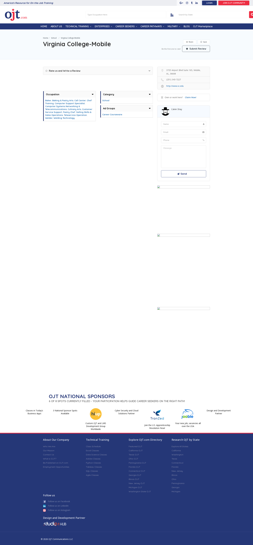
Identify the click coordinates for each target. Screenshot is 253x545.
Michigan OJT (135, 487)
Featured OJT (135, 446)
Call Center (80, 100)
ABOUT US (56, 26)
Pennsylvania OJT (137, 462)
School (54, 38)
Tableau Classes (94, 467)
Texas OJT (134, 454)
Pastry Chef (69, 112)
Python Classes (93, 462)
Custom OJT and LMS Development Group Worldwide (96, 426)
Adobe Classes (93, 458)
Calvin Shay (176, 109)
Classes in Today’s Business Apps (34, 412)
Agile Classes (92, 475)
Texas (174, 458)
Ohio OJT (133, 458)
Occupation (52, 94)
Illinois (174, 475)
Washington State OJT (140, 491)
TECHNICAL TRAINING (77, 26)
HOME (44, 26)
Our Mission (48, 450)
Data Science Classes (96, 454)
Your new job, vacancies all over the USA (188, 425)
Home (45, 38)
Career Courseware (112, 114)
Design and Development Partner (219, 412)
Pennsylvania (178, 483)
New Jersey (177, 471)
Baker (48, 100)
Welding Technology (64, 118)
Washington (177, 454)
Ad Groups (109, 108)
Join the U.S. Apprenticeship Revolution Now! (157, 426)
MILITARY (173, 26)
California (176, 450)
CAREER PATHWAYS (151, 26)
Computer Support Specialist (70, 103)
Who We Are (49, 446)
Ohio (174, 479)
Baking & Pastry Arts (62, 100)
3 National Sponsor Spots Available (65, 412)
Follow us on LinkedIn (58, 505)
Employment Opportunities (56, 467)
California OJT (136, 450)
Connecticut (177, 462)
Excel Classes (92, 450)
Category (108, 94)
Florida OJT (134, 467)
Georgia (175, 487)
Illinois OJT (134, 479)
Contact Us (48, 454)
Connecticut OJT (137, 471)
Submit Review (197, 48)
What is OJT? (49, 458)
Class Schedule (93, 446)
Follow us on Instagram (58, 510)
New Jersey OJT (137, 483)
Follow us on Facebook (58, 501)
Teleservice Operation (75, 115)
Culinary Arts (74, 109)
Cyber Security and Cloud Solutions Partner (126, 412)
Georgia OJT (135, 475)
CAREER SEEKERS (125, 26)
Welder (49, 118)
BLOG (187, 26)
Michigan (176, 491)
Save (205, 42)
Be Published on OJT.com (55, 462)
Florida (175, 467)
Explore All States (180, 446)
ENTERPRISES (102, 26)
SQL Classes (92, 471)
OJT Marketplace (203, 26)
